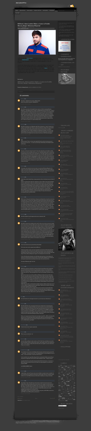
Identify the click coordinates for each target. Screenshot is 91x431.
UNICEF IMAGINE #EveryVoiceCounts (68, 396)
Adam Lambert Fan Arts (64, 289)
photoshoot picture (71, 384)
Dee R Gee (22, 124)
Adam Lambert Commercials (65, 335)
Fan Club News (69, 372)
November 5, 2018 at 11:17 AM (25, 239)
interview (73, 375)
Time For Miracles (68, 392)
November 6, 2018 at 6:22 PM (25, 393)
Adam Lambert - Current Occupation (66, 332)
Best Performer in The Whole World (66, 184)
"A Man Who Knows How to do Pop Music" (67, 210)
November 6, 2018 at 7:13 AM (25, 377)
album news (62, 366)
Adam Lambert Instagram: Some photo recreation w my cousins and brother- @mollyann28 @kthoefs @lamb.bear (66, 137)
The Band (65, 391)
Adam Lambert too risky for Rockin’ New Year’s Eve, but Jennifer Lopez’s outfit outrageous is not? (66, 258)
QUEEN (59, 386)
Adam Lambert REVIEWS (64, 209)
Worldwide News (61, 400)
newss (71, 381)
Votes (74, 398)
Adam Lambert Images (64, 183)
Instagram (67, 375)
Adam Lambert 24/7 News (21, 3)
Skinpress (49, 421)
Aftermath (73, 365)
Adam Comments (67, 365)
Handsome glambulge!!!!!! (64, 170)
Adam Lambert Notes (64, 178)
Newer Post (20, 398)
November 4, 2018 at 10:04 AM (25, 103)
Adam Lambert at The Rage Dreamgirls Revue (66, 274)
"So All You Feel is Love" (64, 188)
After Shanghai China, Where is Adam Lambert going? (66, 215)
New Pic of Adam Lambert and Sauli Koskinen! (65, 152)
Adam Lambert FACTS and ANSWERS (66, 213)
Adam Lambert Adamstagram (65, 135)
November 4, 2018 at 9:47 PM (25, 193)
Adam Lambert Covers (64, 326)
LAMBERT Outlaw (24, 349)
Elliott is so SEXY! (63, 197)
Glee (65, 374)
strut (73, 390)
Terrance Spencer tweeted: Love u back (66, 143)
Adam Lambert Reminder (64, 173)
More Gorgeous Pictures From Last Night (65, 279)
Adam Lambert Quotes (64, 187)
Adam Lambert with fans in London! (66, 309)
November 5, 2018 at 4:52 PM (25, 328)
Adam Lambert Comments (64, 218)
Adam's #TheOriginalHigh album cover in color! (66, 166)
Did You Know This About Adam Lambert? (67, 191)
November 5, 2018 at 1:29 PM (25, 300)
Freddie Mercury (25, 59)
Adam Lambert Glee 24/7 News (65, 196)
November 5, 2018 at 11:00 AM (25, 218)
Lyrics (69, 377)
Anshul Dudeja (27, 422)
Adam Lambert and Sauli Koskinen (66, 150)
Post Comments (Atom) (26, 400)
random (70, 387)
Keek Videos (69, 376)
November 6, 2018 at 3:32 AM (25, 335)
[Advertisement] (37, 6)
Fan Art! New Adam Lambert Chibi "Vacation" (65, 291)
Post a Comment (20, 396)
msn (74, 379)
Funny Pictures (33, 422)
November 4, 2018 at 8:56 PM (25, 173)
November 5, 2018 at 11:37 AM (25, 263)
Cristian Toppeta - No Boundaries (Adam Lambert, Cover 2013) (66, 327)
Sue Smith (22, 177)
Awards (65, 367)
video (59, 398)
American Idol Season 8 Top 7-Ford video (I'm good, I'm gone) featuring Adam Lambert (66, 337)
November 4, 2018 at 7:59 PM (25, 163)
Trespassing (73, 393)
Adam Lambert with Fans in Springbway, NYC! (66, 300)
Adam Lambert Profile (64, 331)
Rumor (65, 389)
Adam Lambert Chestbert (64, 160)
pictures (63, 385)
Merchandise (65, 379)
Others (61, 382)
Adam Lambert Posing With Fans (65, 299)
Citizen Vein (72, 369)
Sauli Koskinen (72, 389)
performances (61, 384)
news (64, 381)
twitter (73, 395)
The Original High (60, 392)
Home (36, 398)
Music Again (61, 380)
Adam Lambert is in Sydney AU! (65, 147)
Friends (72, 373)
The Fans (71, 391)
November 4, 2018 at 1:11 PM (25, 145)
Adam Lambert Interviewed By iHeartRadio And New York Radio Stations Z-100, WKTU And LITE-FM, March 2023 (66, 26)
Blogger (58, 421)
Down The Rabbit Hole (62, 370)
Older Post (51, 398)
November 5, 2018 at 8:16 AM (25, 211)
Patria (22, 296)
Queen (46, 68)
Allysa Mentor (23, 324)
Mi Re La (22, 98)
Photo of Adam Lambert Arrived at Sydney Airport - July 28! (66, 157)
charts (62, 369)
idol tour (70, 374)
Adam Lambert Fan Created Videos (66, 308)
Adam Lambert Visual (64, 164)
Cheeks (67, 369)
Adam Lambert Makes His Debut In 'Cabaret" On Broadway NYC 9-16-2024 (66, 24)
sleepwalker (69, 390)
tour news (65, 393)
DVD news (69, 370)
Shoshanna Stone (63, 390)
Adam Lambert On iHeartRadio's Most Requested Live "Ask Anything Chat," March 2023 (66, 30)
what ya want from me (68, 399)
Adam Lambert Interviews (64, 294)
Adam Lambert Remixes (64, 322)
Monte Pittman (70, 379)
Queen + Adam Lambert (67, 386)
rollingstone (60, 389)
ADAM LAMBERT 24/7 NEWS (34, 87)
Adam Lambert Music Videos (65, 313)
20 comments (21, 91)
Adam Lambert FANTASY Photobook (66, 318)
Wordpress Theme (42, 421)
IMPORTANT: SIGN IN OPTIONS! (64, 66)
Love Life (64, 377)
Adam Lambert (30, 58)
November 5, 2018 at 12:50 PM (25, 293)
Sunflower (22, 148)
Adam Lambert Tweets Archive (65, 200)
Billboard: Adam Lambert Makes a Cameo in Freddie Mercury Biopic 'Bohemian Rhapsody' (34, 25)
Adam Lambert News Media (65, 205)
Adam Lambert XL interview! (65, 295)
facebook (64, 372)
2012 (59, 365)
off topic (74, 381)
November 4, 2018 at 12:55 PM (25, 134)
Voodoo (70, 398)
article (59, 367)
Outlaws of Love (70, 382)
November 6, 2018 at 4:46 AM (25, 346)
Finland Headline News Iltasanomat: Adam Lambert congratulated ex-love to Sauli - (66, 281)
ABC (63, 365)
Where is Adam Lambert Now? (65, 146)
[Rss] (72, 4)
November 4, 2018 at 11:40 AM (25, 121)
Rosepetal (22, 107)
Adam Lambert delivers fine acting (66, 206)
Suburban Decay (60, 391)
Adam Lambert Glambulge (64, 169)
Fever (74, 372)
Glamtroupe (60, 374)
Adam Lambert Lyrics (64, 340)
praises (71, 385)
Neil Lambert (67, 380)
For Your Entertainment (64, 373)
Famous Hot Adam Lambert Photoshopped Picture (66, 180)
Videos (67, 398)
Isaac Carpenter (63, 376)
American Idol (70, 366)
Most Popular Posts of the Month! (64, 359)
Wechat (61, 399)
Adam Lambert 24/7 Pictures (65, 155)
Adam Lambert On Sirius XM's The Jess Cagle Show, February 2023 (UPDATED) (66, 35)
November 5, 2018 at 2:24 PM (25, 321)
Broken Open (67, 368)
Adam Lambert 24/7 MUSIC (65, 303)
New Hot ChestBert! (63, 161)
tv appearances (66, 395)
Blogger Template (19, 422)
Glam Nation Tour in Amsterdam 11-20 (65, 260)
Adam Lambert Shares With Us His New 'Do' (65, 276)
